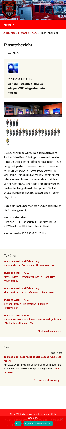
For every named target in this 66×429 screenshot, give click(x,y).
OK (18, 423)
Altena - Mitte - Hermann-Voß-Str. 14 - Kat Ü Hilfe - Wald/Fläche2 (30, 276)
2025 (34, 33)
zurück (11, 52)
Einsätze (23, 33)
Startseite (9, 33)
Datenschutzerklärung (38, 423)
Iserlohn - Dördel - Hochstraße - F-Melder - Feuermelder (26, 303)
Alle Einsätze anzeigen (50, 331)
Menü (7, 24)
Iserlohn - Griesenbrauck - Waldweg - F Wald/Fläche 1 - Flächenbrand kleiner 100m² (32, 319)
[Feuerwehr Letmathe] (33, 9)
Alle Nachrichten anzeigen (48, 380)
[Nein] (61, 419)
